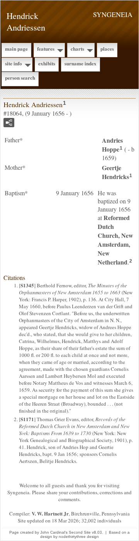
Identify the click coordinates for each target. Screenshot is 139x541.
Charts (77, 48)
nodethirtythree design (79, 536)
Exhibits (46, 63)
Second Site (80, 532)
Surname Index (80, 63)
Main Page (16, 48)
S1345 (27, 285)
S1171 (27, 419)
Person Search (20, 77)
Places (107, 48)
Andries (112, 145)
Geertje (115, 172)
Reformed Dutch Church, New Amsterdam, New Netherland (115, 239)
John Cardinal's (54, 532)
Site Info (13, 63)
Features (45, 48)
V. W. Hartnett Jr (50, 513)
